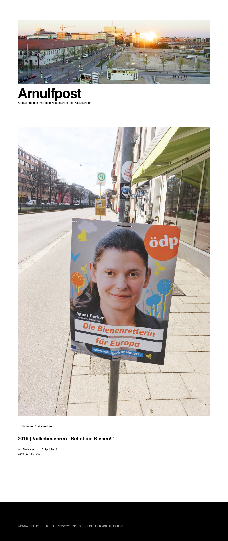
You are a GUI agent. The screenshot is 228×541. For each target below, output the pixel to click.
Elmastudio (115, 526)
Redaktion (29, 449)
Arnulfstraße (32, 454)
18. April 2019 (48, 449)
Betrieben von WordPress (64, 526)
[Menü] (23, 6)
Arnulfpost (49, 92)
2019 (21, 454)
